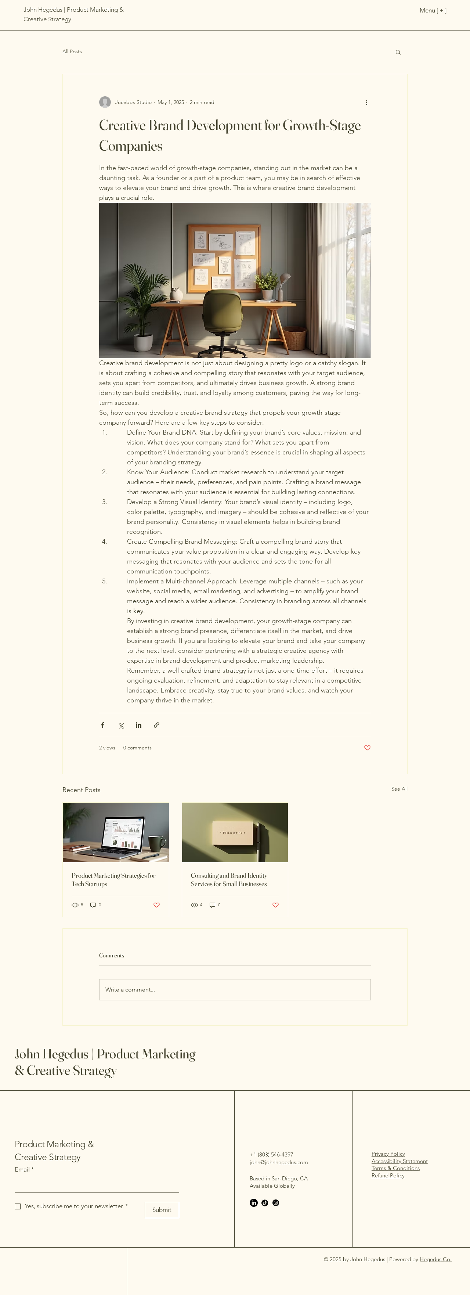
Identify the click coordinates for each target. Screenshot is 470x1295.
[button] (398, 52)
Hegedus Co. (436, 1259)
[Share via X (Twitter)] (120, 725)
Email (24, 1169)
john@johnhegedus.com (279, 1162)
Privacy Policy (388, 1153)
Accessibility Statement (400, 1161)
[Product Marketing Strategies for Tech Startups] (116, 832)
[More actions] (366, 102)
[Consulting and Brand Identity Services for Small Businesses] (235, 832)
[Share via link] (156, 725)
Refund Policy (388, 1175)
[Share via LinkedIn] (138, 725)
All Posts (72, 51)
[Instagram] (276, 1203)
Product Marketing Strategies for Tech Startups (114, 879)
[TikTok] (265, 1203)
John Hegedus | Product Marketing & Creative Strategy (105, 1061)
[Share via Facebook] (102, 725)
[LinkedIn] (254, 1203)
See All (399, 788)
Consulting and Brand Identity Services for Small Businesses (229, 879)
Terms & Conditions (396, 1168)
